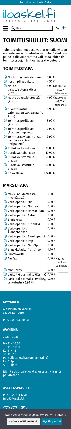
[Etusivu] (29, 21)
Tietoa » (60, 415)
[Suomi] (65, 28)
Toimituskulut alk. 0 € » (35, 2)
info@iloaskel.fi (14, 398)
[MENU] (5, 28)
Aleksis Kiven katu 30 (17, 309)
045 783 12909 (19, 395)
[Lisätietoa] (5, 77)
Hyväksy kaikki (52, 421)
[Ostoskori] (57, 28)
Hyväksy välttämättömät (23, 421)
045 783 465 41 (19, 320)
